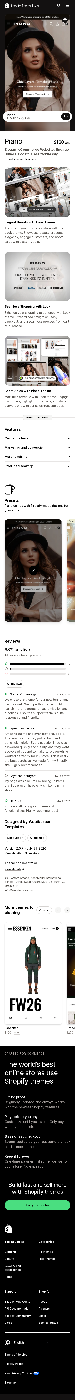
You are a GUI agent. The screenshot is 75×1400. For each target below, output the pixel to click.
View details (13, 853)
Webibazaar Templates (23, 159)
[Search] (59, 5)
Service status (48, 1322)
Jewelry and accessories (13, 1267)
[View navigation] (67, 5)
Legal (42, 1315)
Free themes (47, 1258)
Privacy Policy (14, 1363)
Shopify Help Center (18, 1301)
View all (44, 910)
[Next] (67, 910)
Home (8, 1276)
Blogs (8, 1322)
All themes (37, 837)
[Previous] (58, 910)
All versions (32, 853)
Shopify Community (18, 1315)
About (43, 1301)
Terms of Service (16, 1354)
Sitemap (10, 1382)
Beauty (9, 1258)
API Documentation (17, 1308)
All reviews (14, 683)
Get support (15, 837)
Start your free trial (37, 1205)
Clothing (10, 1251)
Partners (44, 1308)
